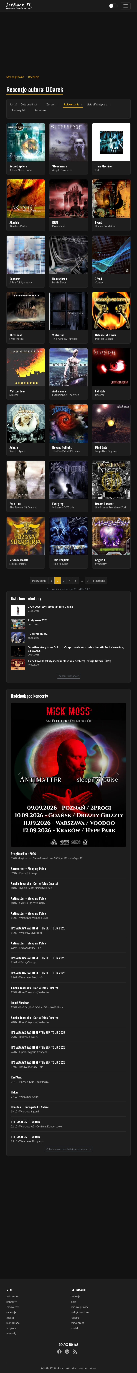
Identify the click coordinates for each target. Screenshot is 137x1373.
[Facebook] (59, 1351)
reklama (75, 1317)
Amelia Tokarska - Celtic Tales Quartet (34, 883)
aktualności (12, 1296)
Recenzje (33, 76)
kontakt (75, 1328)
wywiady (11, 1333)
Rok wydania (71, 104)
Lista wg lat (18, 110)
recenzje (11, 1312)
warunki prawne (80, 1306)
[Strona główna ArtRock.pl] (19, 5)
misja (73, 1301)
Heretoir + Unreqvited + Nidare (30, 1107)
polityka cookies (80, 1312)
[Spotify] (67, 1351)
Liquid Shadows (20, 1002)
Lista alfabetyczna (97, 104)
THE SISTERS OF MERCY (25, 1121)
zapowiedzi (12, 1306)
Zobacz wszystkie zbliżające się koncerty (68, 1149)
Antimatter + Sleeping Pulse (28, 868)
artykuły (11, 1328)
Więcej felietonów (69, 675)
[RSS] (75, 1351)
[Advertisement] (68, 41)
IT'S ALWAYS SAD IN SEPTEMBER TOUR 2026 (38, 928)
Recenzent (40, 110)
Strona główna (15, 76)
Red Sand (16, 1077)
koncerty (11, 1301)
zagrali (10, 1317)
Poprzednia (39, 580)
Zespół (50, 104)
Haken (14, 1092)
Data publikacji (29, 104)
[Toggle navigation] (126, 5)
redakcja (75, 1296)
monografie (13, 1322)
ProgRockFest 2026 (23, 853)
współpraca (77, 1322)
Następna (99, 580)
